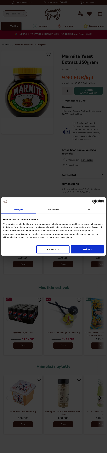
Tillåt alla (87, 249)
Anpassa (51, 249)
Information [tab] (53, 209)
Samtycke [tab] (18, 209)
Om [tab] (88, 209)
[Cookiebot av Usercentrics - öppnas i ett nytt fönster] (91, 202)
